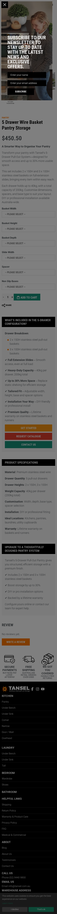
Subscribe (20, 91)
